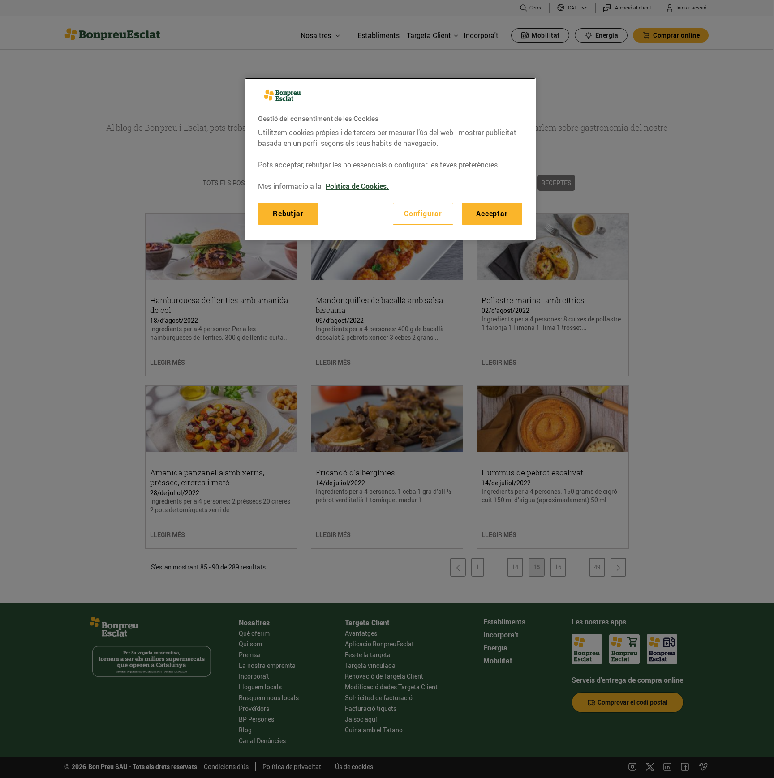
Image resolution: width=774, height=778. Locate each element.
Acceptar (491, 213)
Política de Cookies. (357, 186)
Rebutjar (288, 213)
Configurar (423, 213)
